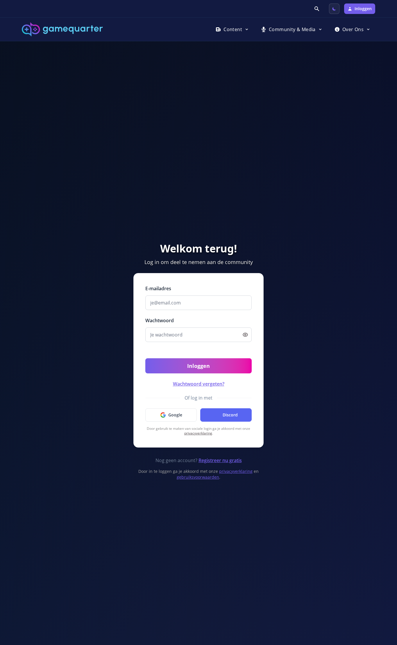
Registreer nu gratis (220, 460)
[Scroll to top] (384, 609)
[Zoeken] (317, 8)
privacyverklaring (198, 433)
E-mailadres (158, 288)
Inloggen (198, 365)
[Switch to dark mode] (334, 8)
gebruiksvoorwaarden (198, 477)
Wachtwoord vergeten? (198, 384)
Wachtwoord (159, 320)
